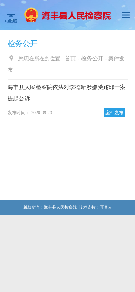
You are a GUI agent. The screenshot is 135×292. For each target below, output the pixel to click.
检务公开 (92, 58)
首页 (70, 58)
